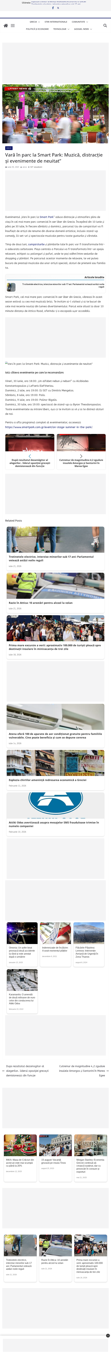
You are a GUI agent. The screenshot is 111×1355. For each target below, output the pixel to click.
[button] (38, 22)
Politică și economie (37, 29)
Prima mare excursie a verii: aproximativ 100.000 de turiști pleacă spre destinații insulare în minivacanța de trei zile (89, 1266)
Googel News (81, 29)
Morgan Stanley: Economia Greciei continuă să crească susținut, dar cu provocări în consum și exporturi (90, 1166)
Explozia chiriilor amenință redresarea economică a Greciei (58, 3)
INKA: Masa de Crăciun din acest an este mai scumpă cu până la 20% (20, 1163)
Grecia (33, 21)
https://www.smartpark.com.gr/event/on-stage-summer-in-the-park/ (48, 427)
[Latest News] (5, 25)
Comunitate (78, 21)
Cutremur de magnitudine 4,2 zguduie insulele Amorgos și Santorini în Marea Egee (82, 1071)
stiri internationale (56, 21)
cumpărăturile (36, 244)
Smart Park (46, 217)
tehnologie (59, 29)
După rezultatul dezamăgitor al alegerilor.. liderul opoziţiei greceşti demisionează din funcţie (27, 1071)
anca (25, 167)
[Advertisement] (55, 63)
